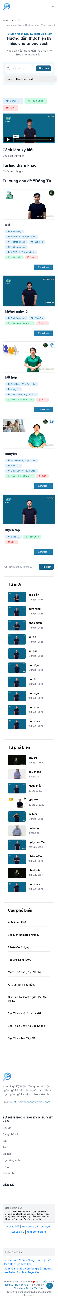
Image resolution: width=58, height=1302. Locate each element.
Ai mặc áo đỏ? (17, 922)
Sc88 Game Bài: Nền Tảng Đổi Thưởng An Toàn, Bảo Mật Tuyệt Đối (28, 1270)
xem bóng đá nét (37, 1231)
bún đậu (34, 665)
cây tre (33, 757)
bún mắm (34, 721)
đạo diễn (34, 594)
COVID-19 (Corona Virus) (22, 252)
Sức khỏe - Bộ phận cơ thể (23, 236)
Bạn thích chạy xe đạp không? (27, 1025)
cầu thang (35, 771)
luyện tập (12, 530)
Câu (5, 1140)
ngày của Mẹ (37, 842)
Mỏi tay (33, 800)
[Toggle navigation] (52, 6)
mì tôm (33, 814)
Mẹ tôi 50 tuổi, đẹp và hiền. (25, 972)
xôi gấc (33, 651)
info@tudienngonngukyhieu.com (30, 1102)
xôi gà (32, 637)
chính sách (36, 870)
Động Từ (14, 100)
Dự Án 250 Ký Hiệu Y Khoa (23, 394)
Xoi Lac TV (17, 1231)
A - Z (6, 1166)
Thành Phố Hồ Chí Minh (21, 323)
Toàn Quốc (37, 100)
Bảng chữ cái (11, 1134)
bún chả (34, 707)
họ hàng (34, 828)
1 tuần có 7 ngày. (19, 947)
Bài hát (7, 1153)
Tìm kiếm (44, 68)
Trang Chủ (8, 20)
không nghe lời (16, 311)
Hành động (16, 231)
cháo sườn (35, 622)
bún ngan (34, 693)
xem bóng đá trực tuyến (36, 1226)
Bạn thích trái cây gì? (21, 1038)
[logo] (7, 1075)
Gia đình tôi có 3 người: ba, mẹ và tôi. (27, 999)
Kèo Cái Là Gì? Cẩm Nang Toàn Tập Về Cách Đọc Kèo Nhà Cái (27, 1262)
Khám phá (9, 1173)
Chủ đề (7, 1127)
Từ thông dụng (18, 242)
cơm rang (35, 608)
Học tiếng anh (11, 1160)
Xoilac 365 (13, 1226)
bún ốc (33, 679)
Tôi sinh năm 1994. (19, 959)
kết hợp (11, 377)
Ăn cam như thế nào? (21, 984)
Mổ (7, 225)
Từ (18, 20)
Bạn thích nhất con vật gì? (24, 1013)
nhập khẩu (35, 785)
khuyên (11, 454)
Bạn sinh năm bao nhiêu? (23, 934)
